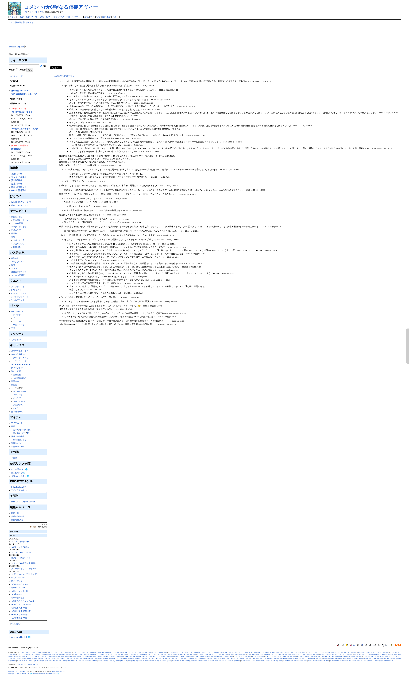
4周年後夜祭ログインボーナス (24, 94)
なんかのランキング (19, 577)
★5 (16, 364)
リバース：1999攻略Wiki (202, 656)
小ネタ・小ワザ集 (19, 227)
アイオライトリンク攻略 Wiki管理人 (28, 664)
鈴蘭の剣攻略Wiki (219, 658)
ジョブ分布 (18, 405)
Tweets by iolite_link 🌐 (20, 637)
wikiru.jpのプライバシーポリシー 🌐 (20, 673)
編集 (22, 16)
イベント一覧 (17, 76)
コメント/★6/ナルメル (21, 558)
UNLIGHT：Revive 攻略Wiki (33, 658)
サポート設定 (19, 240)
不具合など (16, 230)
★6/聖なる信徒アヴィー (65, 76)
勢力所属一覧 (17, 411)
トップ (12, 16)
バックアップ (58, 16)
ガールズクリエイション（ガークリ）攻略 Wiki (280, 656)
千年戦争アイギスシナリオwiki (353, 658)
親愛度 (14, 385)
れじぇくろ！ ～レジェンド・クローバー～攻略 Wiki (165, 654)
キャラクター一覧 (19, 361)
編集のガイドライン (19, 205)
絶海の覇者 (16, 149)
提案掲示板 (16, 183)
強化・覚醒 (16, 371)
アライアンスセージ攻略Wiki (86, 656)
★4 (19, 364)
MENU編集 (15, 624)
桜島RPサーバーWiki (86, 658)
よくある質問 (17, 223)
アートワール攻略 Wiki (159, 652)
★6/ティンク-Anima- (20, 547)
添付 (68, 16)
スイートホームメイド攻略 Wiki (332, 656)
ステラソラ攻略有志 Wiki (273, 660)
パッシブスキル (18, 262)
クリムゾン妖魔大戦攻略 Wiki (281, 654)
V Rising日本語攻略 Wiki (388, 654)
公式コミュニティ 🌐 (20, 476)
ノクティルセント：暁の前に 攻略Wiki (199, 658)
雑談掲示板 (16, 173)
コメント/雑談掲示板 (20, 541)
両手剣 (23, 430)
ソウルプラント (18, 300)
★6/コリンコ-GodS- (20, 591)
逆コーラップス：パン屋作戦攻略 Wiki (366, 654)
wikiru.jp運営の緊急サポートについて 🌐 (46, 673)
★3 (23, 364)
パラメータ (18, 395)
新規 (87, 16)
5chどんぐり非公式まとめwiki (269, 658)
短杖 (24, 433)
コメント (33, 12)
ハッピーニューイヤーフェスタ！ (25, 129)
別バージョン (17, 368)
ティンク (17, 315)
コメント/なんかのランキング (24, 574)
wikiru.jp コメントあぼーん (17, 671)
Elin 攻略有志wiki (389, 658)
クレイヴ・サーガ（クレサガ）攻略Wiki (110, 656)
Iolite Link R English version (23, 502)
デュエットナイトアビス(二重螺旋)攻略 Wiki (112, 660)
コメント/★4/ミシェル (21, 552)
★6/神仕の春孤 (17, 598)
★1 (30, 364)
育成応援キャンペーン (20, 90)
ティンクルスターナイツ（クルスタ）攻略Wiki (158, 656)
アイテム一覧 (17, 423)
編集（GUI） (32, 16)
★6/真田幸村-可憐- (19, 614)
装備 (13, 426)
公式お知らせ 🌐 (18, 473)
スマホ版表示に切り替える (21, 22)
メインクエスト (18, 287)
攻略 (13, 237)
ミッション (16, 340)
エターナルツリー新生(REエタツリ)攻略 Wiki (344, 660)
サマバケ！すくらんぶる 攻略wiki (159, 658)
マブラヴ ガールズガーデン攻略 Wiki (295, 660)
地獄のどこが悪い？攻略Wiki (183, 656)
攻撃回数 (17, 247)
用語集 (14, 233)
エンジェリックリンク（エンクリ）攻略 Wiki (112, 654)
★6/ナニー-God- (18, 588)
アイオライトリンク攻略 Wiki (23, 569)
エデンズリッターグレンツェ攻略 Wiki (29, 654)
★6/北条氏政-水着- (19, 608)
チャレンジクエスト (19, 297)
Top (25, 12)
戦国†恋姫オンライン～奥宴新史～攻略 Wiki (57, 654)
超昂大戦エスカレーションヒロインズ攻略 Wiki (373, 652)
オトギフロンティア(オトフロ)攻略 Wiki (59, 652)
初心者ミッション (20, 220)
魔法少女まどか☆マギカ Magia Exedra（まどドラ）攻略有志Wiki (149, 660)
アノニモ (17, 321)
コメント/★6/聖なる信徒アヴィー (61, 7)
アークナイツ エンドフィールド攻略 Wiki (305, 654)
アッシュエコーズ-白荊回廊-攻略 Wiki (375, 656)
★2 (26, 364)
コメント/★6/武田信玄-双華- (23, 563)
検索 (98, 16)
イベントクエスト (19, 293)
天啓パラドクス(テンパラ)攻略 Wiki (258, 654)
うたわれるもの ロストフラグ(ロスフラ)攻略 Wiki (184, 652)
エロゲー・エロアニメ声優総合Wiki (252, 660)
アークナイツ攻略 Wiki (119, 652)
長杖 (18, 433)
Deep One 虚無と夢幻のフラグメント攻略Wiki (291, 652)
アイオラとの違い (19, 490)
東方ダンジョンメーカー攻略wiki (86, 660)
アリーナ (15, 328)
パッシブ (17, 398)
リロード (76, 16)
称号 (13, 265)
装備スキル (16, 443)
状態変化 (15, 258)
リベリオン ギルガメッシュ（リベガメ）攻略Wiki (242, 658)
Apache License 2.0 (58, 671)
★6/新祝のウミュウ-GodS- (22, 601)
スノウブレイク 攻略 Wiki (242, 656)
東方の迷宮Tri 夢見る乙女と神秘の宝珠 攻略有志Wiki (189, 660)
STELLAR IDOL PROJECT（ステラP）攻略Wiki (224, 660)
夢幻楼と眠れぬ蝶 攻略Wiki (289, 658)
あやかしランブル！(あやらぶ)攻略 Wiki (214, 652)
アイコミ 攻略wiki (366, 660)
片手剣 (16, 430)
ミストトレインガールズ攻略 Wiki (346, 652)
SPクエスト (16, 290)
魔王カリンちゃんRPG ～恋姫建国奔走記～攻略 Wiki (34, 660)
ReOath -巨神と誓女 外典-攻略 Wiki (308, 656)
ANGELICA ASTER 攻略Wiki (373, 658)
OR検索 (22, 70)
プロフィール (19, 401)
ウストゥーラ (19, 325)
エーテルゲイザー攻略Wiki (132, 656)
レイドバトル (17, 311)
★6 (41, 12)
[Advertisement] (145, 43)
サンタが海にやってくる (21, 112)
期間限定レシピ (20, 440)
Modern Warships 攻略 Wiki (352, 656)
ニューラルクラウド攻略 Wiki (137, 654)
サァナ (16, 318)
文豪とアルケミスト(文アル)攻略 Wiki (32, 652)
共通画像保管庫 (18, 516)
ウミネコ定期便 (18, 275)
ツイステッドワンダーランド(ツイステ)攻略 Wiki (244, 652)
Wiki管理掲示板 (19, 190)
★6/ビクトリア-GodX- (21, 604)
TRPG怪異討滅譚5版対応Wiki (383, 660)
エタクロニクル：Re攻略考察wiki (63, 660)
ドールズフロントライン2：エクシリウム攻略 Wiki (336, 654)
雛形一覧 (15, 513)
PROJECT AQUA (18, 487)
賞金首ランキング (19, 272)
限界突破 (15, 381)
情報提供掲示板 (19, 187)
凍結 (42, 16)
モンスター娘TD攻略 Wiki (237, 654)
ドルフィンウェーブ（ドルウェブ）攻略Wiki (40, 656)
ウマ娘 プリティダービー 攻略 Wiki (84, 654)
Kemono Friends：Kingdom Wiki (222, 656)
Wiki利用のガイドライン (21, 202)
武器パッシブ (19, 244)
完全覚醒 (17, 375)
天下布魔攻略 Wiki (190, 654)
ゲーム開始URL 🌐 (19, 469)
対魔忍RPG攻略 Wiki (104, 652)
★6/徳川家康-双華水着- (21, 611)
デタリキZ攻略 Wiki (268, 652)
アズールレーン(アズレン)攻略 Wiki (84, 652)
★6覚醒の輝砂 (19, 378)
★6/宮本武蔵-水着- (19, 618)
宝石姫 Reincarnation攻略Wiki (66, 656)
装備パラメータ (18, 446)
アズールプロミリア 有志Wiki (68, 658)
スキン (14, 268)
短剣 (29, 430)
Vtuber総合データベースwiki (332, 658)
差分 (48, 16)
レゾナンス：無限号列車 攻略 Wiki (310, 658)
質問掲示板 (16, 180)
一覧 (92, 16)
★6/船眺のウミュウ (19, 584)
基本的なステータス (19, 351)
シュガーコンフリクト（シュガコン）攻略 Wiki (212, 654)
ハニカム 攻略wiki (258, 656)
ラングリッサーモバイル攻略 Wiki (140, 652)
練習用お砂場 (17, 520)
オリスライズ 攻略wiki (179, 658)
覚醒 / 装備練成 (17, 436)
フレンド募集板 (19, 177)
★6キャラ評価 (19, 391)
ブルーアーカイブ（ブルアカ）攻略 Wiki (320, 652)
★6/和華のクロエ (18, 594)
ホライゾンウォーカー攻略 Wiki (318, 660)
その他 (14, 458)
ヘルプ (115, 16)
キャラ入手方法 (18, 354)
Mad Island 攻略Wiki (101, 658)
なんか (16, 408)
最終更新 (106, 16)
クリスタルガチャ (20, 358)
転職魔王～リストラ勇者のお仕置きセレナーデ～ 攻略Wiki (128, 658)
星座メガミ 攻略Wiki (51, 658)
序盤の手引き (17, 217)
